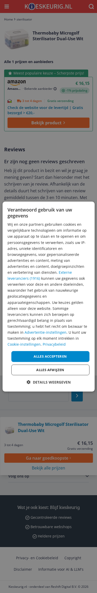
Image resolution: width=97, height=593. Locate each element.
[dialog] (48, 296)
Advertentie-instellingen (45, 332)
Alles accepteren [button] (50, 356)
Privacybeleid (54, 344)
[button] (49, 382)
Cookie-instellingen (24, 344)
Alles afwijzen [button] (50, 369)
